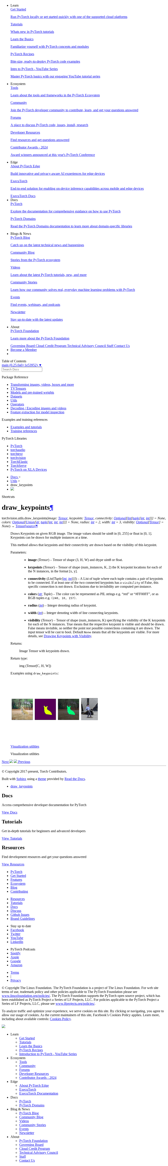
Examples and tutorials (26, 427)
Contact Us (27, 1160)
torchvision (18, 458)
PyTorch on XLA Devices (28, 469)
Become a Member (23, 350)
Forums (24, 1070)
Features (16, 879)
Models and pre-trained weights (32, 392)
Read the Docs (75, 779)
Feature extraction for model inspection (37, 412)
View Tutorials (12, 838)
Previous (23, 762)
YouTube (16, 938)
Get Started (18, 876)
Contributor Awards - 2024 (37, 1077)
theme (42, 779)
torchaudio (17, 450)
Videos (24, 1121)
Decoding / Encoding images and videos (38, 408)
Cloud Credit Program (34, 1148)
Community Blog (31, 1117)
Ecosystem (17, 883)
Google (15, 961)
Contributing (19, 891)
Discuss (15, 911)
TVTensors (18, 388)
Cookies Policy (60, 1019)
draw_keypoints (21, 786)
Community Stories (32, 1125)
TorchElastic (19, 462)
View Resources (13, 864)
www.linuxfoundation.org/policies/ (26, 996)
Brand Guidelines (22, 918)
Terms (14, 972)
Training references (23, 431)
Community (27, 1066)
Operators (17, 404)
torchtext (16, 454)
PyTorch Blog (29, 1113)
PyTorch (16, 446)
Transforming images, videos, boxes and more (42, 384)
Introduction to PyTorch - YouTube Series (48, 1054)
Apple (14, 957)
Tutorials (16, 903)
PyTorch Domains (31, 1105)
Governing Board (31, 1145)
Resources (17, 899)
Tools (23, 1062)
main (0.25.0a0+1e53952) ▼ (22, 365)
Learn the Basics (30, 1046)
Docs (14, 477)
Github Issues (19, 915)
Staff (22, 1156)
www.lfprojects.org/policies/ (75, 1003)
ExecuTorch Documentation (38, 1093)
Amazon (16, 965)
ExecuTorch (27, 1089)
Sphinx (21, 779)
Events (24, 1129)
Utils (13, 400)
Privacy (15, 980)
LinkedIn (16, 942)
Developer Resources (34, 1074)
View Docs (9, 812)
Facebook (17, 930)
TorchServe (18, 465)
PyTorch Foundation (33, 1141)
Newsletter (26, 1133)
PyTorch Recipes (31, 1050)
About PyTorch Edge (34, 1085)
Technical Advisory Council (38, 1152)
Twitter (15, 934)
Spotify (15, 953)
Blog (13, 887)
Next (5, 762)
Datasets (16, 396)
